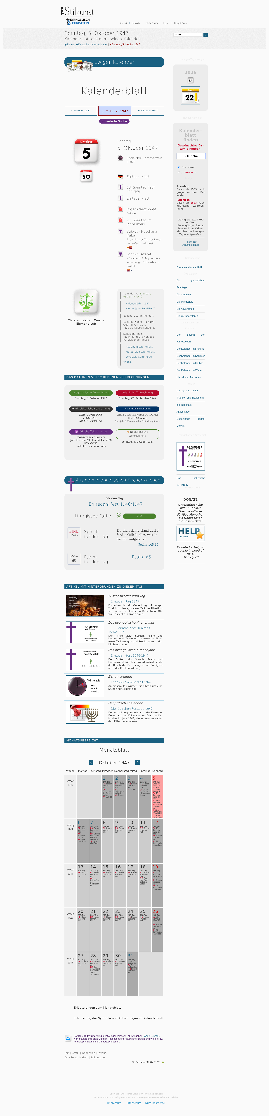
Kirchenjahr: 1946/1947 (140, 308)
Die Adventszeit (185, 309)
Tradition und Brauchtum (190, 397)
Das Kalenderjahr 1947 (189, 267)
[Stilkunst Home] (77, 25)
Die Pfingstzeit (185, 301)
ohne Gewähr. (152, 1036)
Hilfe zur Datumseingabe (190, 243)
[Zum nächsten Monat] (137, 763)
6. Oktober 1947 (148, 110)
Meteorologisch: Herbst (140, 351)
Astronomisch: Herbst (139, 346)
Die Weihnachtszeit (187, 316)
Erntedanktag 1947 (125, 601)
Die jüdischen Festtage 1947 (132, 708)
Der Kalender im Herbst (190, 363)
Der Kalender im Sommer (191, 356)
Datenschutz (133, 1103)
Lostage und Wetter (187, 390)
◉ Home (69, 44)
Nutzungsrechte (155, 1103)
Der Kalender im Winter (189, 370)
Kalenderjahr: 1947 (138, 303)
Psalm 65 (141, 556)
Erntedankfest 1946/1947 (116, 504)
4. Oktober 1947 (81, 110)
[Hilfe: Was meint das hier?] (158, 454)
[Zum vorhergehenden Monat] (91, 763)
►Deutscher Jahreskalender (91, 44)
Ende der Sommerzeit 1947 (131, 682)
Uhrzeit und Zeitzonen (189, 377)
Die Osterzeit (184, 294)
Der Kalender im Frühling (190, 348)
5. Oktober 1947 (114, 111)
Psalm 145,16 (148, 544)
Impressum (114, 1103)
